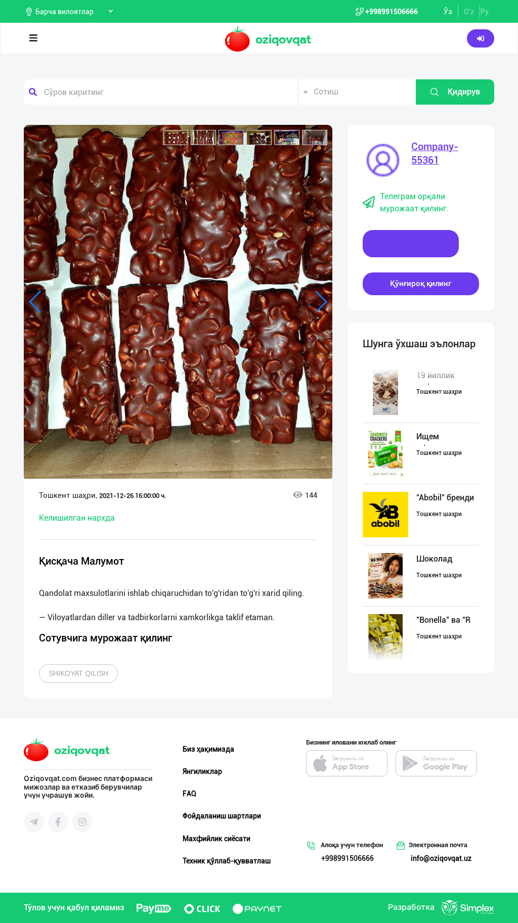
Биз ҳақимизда (208, 749)
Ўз (448, 12)
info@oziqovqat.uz (441, 858)
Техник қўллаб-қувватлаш (227, 861)
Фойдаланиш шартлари (222, 816)
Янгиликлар (202, 771)
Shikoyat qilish (78, 673)
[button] (175, 137)
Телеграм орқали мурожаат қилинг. (414, 202)
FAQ (189, 794)
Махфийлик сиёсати (216, 839)
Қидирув (464, 92)
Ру (485, 12)
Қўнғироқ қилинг (420, 283)
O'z (469, 12)
